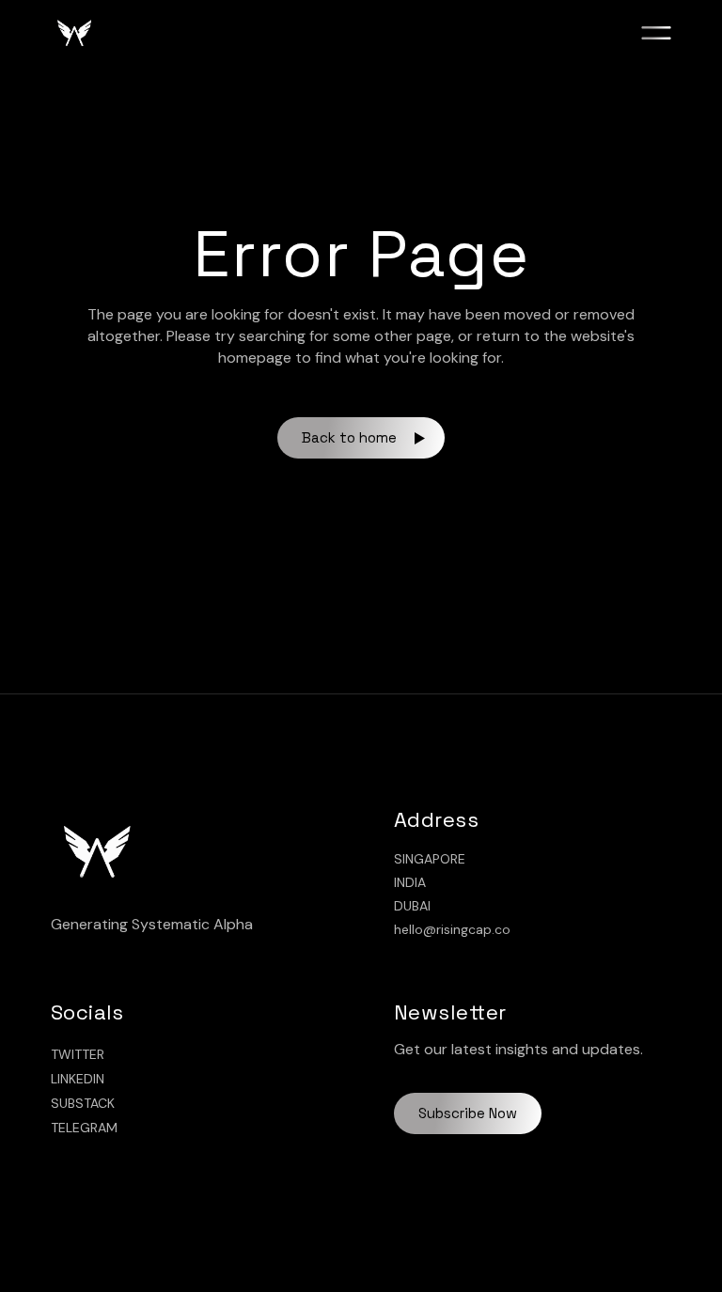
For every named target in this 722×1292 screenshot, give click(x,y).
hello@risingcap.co (452, 929)
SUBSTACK (83, 1103)
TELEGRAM (84, 1127)
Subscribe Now (467, 1113)
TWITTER (77, 1054)
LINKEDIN (77, 1078)
